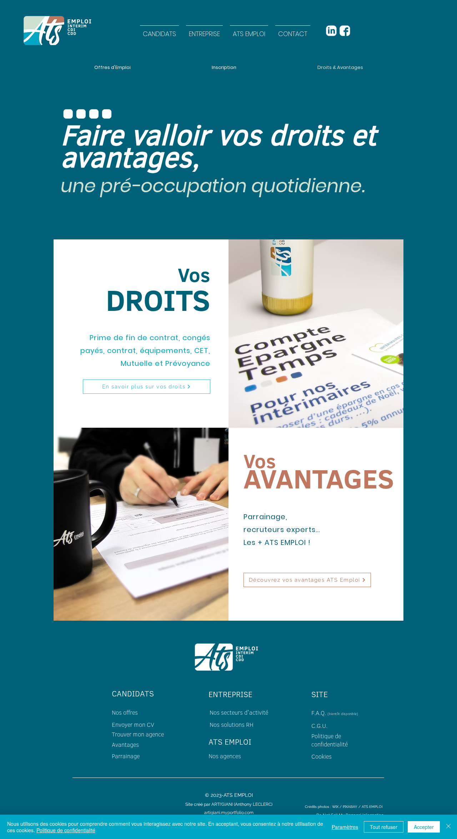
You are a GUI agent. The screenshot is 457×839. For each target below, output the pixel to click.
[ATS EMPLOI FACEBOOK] (345, 30)
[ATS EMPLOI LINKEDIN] (331, 30)
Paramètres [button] (345, 826)
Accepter (424, 826)
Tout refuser (383, 826)
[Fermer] (448, 826)
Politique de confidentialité (65, 830)
